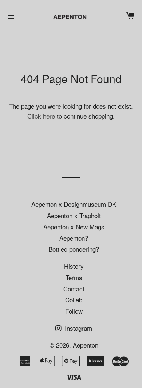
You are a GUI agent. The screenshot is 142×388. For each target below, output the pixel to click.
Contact (73, 288)
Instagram (77, 328)
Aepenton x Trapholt (74, 215)
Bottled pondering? (73, 248)
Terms (74, 277)
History (74, 266)
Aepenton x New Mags (73, 226)
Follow (74, 310)
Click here (41, 115)
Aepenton (85, 344)
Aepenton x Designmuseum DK (73, 204)
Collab (73, 299)
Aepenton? (73, 237)
